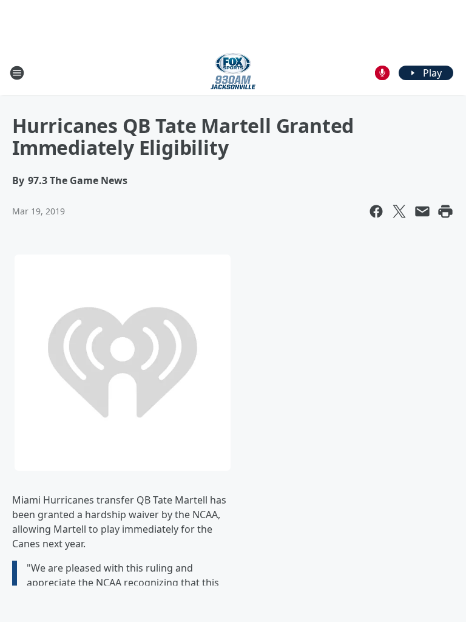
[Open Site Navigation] (17, 73)
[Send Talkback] (382, 73)
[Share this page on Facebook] (376, 211)
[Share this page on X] (399, 211)
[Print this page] (445, 211)
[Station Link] (233, 72)
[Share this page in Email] (422, 211)
